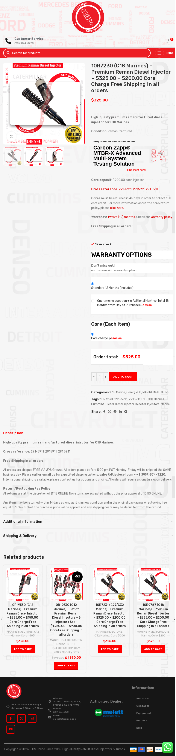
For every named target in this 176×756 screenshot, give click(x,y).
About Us (142, 698)
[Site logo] (88, 17)
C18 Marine (117, 392)
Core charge (107, 338)
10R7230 (106, 399)
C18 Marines (156, 399)
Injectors (153, 404)
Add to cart (123, 376)
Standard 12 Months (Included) (112, 288)
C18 (144, 399)
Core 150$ (28, 635)
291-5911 (120, 399)
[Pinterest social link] (115, 412)
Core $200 (133, 392)
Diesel (110, 404)
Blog (139, 727)
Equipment (144, 713)
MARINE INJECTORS (156, 392)
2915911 (134, 399)
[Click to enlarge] (11, 136)
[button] (7, 103)
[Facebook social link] (104, 412)
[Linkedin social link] (120, 412)
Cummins (97, 404)
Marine (165, 404)
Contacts (142, 705)
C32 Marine (101, 635)
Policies (141, 720)
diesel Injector (124, 404)
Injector (140, 404)
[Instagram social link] (32, 718)
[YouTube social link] (10, 729)
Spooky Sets (70, 652)
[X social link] (109, 412)
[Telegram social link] (126, 412)
